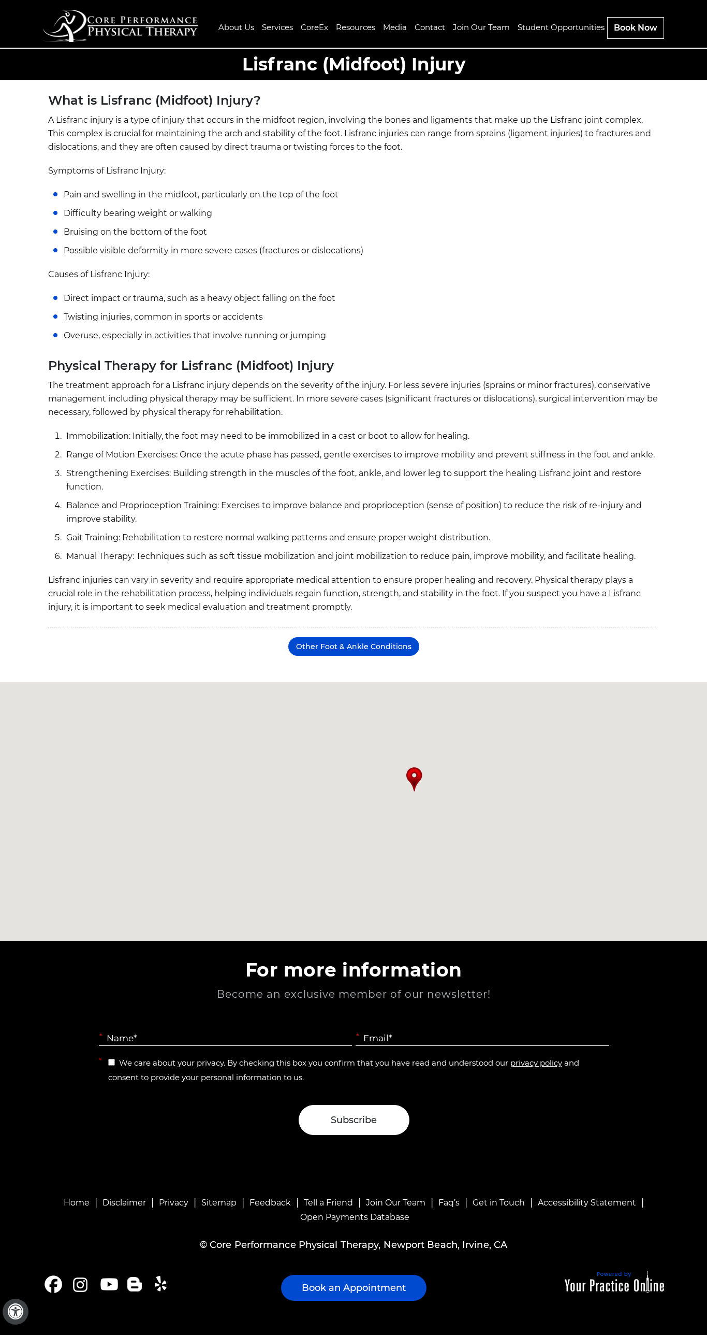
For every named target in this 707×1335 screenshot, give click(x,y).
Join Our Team (395, 1203)
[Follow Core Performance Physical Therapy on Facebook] (53, 1284)
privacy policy (536, 1063)
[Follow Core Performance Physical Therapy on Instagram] (79, 1284)
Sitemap (219, 1203)
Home (77, 1203)
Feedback (270, 1203)
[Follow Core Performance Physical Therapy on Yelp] (162, 1284)
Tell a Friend (328, 1203)
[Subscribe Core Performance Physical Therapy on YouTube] (108, 1284)
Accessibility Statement (587, 1203)
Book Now (635, 28)
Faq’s (449, 1203)
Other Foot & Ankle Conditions (353, 646)
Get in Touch (499, 1203)
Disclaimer (124, 1203)
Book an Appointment (354, 1288)
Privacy (173, 1203)
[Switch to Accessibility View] (15, 1312)
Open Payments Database (354, 1217)
